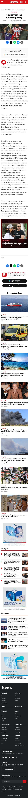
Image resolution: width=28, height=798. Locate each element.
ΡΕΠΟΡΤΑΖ (14, 12)
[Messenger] (18, 42)
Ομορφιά (4, 713)
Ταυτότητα (17, 738)
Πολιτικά (4, 732)
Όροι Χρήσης (18, 743)
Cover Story (4, 703)
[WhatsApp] (14, 42)
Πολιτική (4, 698)
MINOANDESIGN (16, 795)
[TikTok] (16, 757)
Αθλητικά (4, 727)
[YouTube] (13, 757)
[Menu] (2, 2)
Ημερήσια (17, 713)
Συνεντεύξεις (18, 729)
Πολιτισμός (18, 706)
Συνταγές (4, 718)
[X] (9, 757)
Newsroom (17, 20)
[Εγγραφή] (24, 781)
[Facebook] (7, 42)
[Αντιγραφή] (21, 42)
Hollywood (17, 698)
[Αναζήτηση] (25, 2)
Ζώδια (16, 711)
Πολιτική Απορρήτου (18, 789)
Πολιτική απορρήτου (20, 745)
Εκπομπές (17, 727)
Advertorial (4, 738)
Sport (3, 706)
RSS (3, 743)
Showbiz (17, 693)
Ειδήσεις (4, 693)
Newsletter (4, 740)
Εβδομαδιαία (18, 716)
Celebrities (17, 695)
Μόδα (3, 721)
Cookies (4, 791)
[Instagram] (6, 757)
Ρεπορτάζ (4, 695)
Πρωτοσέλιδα (6, 724)
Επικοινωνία (18, 740)
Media (16, 700)
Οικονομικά (4, 729)
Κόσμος (3, 700)
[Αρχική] (7, 687)
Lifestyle (4, 711)
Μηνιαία (17, 718)
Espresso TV (18, 724)
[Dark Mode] (21, 2)
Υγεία (3, 716)
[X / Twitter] (11, 42)
